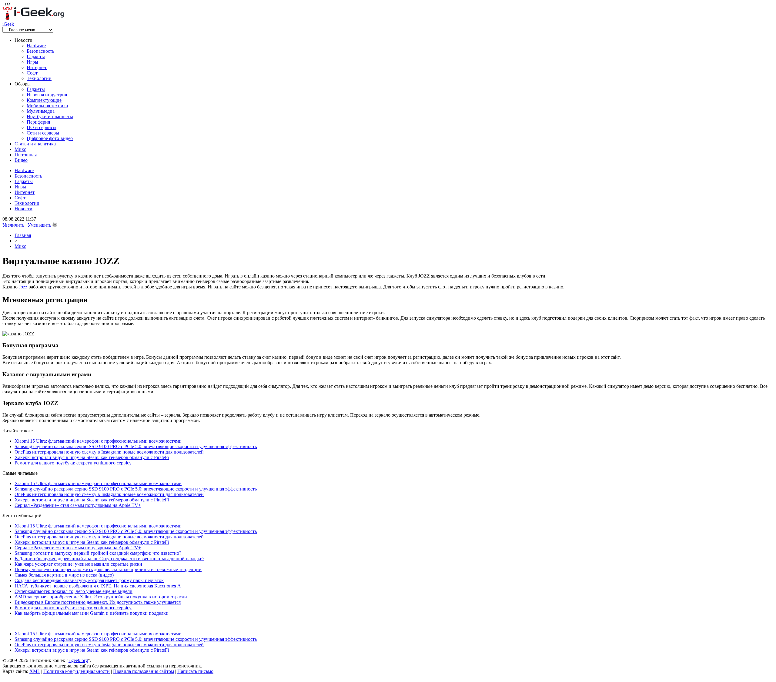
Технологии (39, 78)
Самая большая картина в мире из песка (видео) (64, 574)
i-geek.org (78, 660)
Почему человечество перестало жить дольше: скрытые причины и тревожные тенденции (108, 569)
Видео (21, 160)
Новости (23, 208)
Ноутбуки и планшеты (50, 116)
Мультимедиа (41, 111)
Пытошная (26, 154)
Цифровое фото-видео (50, 138)
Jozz (23, 286)
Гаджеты (36, 56)
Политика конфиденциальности (76, 671)
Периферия (38, 122)
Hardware (36, 45)
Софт (32, 72)
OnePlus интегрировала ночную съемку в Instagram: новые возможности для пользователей (109, 451)
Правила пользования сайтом (143, 671)
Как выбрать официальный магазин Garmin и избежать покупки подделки (92, 613)
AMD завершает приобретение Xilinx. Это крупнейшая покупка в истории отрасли (101, 596)
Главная (23, 235)
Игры (32, 62)
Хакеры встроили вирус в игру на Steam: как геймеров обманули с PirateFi (92, 457)
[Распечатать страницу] (54, 224)
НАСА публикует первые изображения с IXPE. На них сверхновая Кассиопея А (98, 585)
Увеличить (13, 225)
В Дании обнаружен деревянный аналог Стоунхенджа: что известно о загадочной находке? (109, 558)
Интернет (37, 67)
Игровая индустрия (47, 94)
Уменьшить (39, 225)
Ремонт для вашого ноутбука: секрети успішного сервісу (73, 462)
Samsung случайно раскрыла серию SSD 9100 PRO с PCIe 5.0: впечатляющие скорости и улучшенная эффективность (136, 446)
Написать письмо (195, 671)
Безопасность (40, 51)
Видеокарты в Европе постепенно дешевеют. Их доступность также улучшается (98, 602)
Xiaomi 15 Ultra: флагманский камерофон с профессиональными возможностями (98, 441)
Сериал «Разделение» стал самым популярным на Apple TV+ (78, 505)
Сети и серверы (43, 132)
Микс (20, 149)
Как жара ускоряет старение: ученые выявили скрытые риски (78, 564)
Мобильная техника (47, 105)
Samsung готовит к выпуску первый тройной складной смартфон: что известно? (98, 553)
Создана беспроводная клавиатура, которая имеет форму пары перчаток (89, 580)
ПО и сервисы (41, 127)
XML (34, 671)
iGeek (8, 24)
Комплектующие (44, 100)
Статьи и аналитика (35, 143)
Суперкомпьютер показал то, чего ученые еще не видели (73, 591)
